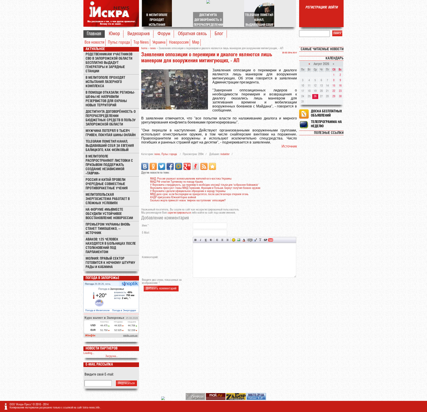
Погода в (111, 289)
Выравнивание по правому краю (227, 240)
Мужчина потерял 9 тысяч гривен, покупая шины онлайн (111, 133)
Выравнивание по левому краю (217, 240)
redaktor (225, 154)
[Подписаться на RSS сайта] (203, 166)
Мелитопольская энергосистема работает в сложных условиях (108, 199)
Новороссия (179, 42)
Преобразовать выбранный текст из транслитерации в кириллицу (260, 240)
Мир (195, 42)
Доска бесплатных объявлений (326, 113)
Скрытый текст (250, 240)
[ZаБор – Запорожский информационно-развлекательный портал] (236, 399)
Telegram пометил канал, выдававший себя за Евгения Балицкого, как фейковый (110, 146)
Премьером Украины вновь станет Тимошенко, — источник (108, 229)
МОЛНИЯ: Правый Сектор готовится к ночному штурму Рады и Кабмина (110, 263)
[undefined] (196, 399)
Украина (158, 42)
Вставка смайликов (233, 240)
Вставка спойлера (265, 240)
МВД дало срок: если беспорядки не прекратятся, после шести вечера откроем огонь (199, 194)
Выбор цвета (243, 240)
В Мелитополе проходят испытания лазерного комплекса (105, 82)
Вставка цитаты (255, 240)
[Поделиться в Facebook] (170, 166)
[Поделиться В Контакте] (144, 166)
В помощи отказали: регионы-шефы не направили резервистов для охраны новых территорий (110, 99)
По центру (222, 240)
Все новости (94, 42)
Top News (141, 42)
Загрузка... (111, 356)
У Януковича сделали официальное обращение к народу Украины (188, 191)
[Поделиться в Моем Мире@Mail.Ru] (178, 166)
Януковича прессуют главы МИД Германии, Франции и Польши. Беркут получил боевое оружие (205, 188)
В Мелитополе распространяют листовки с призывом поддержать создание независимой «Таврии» (109, 165)
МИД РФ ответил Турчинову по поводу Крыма (176, 182)
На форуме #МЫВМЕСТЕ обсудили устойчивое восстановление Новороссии (109, 214)
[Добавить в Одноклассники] (153, 166)
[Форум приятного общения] (163, 399)
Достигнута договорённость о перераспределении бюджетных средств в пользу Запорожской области (111, 118)
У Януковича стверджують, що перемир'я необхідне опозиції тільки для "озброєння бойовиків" (204, 185)
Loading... (88, 353)
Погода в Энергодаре (124, 310)
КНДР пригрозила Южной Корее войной (173, 197)
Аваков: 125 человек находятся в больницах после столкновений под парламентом (111, 246)
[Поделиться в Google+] (187, 166)
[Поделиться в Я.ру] (195, 166)
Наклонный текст (200, 240)
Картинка (238, 240)
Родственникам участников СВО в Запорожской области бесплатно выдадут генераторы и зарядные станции (109, 63)
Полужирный (195, 240)
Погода (90, 284)
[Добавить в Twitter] (161, 166)
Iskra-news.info (91, 407)
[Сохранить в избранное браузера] (212, 166)
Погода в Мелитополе (97, 310)
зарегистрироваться (179, 213)
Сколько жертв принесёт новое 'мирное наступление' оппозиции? (188, 200)
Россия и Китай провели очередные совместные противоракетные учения (107, 184)
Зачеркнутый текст (211, 240)
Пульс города (119, 42)
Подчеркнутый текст (205, 240)
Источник (289, 146)
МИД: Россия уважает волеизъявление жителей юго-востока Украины (191, 179)
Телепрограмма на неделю (326, 124)
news (157, 154)
